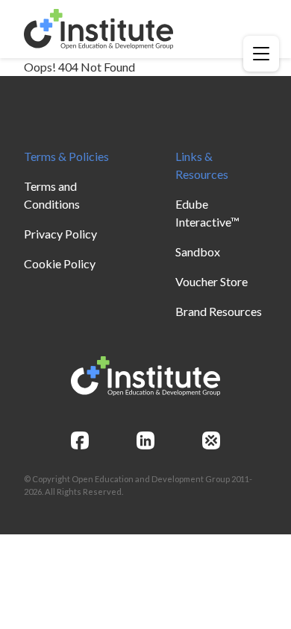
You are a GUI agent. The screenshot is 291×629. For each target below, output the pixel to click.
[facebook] (80, 440)
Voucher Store (211, 281)
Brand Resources (218, 311)
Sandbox (197, 251)
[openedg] (211, 440)
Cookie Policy (60, 263)
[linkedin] (145, 440)
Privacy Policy (60, 234)
